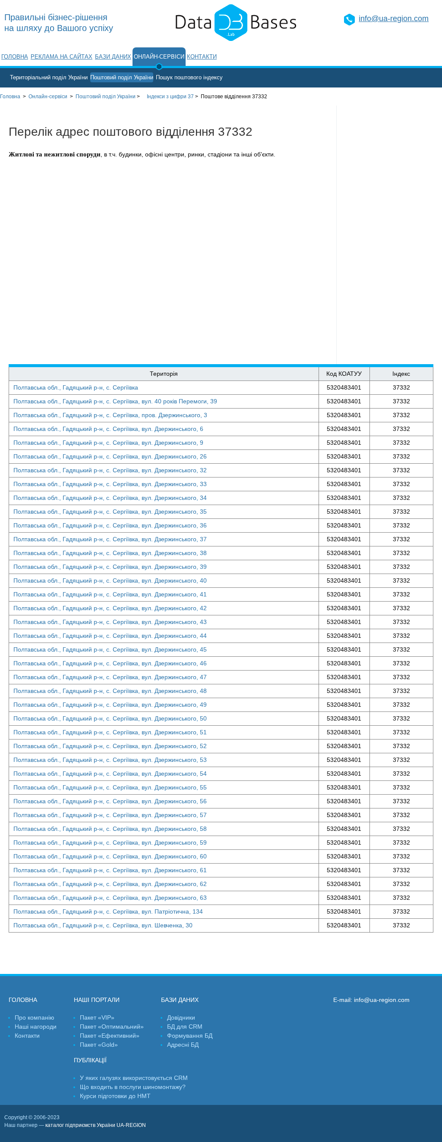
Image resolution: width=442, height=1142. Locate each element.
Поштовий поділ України (121, 77)
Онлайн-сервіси (159, 56)
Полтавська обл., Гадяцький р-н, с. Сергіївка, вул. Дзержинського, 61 (110, 870)
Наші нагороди (36, 1026)
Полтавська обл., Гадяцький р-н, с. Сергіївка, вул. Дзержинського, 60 (110, 856)
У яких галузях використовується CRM (134, 1077)
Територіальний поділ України (49, 77)
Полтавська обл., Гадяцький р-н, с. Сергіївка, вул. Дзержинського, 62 (110, 883)
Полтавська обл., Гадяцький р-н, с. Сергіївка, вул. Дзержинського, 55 (110, 787)
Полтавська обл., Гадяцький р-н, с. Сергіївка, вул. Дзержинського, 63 (110, 897)
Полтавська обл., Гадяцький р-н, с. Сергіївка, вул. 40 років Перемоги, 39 (115, 401)
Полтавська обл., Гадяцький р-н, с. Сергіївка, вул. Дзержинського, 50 (110, 718)
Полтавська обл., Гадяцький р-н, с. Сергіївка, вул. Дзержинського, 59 (110, 842)
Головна (14, 56)
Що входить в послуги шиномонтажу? (133, 1086)
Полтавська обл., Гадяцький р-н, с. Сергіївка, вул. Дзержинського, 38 (110, 552)
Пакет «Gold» (99, 1044)
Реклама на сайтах (61, 56)
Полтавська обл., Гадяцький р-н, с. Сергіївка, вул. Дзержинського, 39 (110, 566)
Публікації (90, 1060)
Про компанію (34, 1017)
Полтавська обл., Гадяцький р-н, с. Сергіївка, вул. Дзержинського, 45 (110, 649)
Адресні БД (183, 1044)
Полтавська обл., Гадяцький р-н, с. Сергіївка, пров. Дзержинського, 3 (110, 415)
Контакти (202, 56)
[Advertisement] (389, 235)
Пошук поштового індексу (189, 77)
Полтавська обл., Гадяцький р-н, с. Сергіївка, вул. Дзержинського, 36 (110, 525)
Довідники (181, 1017)
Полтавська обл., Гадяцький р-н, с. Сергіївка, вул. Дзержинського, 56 (110, 801)
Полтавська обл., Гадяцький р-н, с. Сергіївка (75, 387)
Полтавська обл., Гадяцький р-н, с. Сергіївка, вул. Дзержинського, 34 (110, 497)
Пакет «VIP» (97, 1017)
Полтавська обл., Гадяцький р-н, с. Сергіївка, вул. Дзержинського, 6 (108, 428)
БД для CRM (184, 1026)
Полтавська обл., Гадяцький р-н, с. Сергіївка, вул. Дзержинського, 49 (110, 704)
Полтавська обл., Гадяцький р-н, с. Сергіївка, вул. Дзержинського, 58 (110, 828)
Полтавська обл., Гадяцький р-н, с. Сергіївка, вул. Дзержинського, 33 (110, 484)
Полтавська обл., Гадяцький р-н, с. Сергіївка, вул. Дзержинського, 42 (110, 608)
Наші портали (97, 999)
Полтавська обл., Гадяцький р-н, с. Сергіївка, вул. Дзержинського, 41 (110, 594)
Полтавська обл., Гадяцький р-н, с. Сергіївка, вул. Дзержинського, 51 (110, 732)
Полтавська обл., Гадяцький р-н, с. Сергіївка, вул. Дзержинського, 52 (110, 746)
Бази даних (113, 56)
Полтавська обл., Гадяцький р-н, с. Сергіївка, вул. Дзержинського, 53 (110, 759)
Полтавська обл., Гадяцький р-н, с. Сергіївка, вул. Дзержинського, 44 (110, 635)
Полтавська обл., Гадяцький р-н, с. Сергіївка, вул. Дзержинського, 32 (110, 470)
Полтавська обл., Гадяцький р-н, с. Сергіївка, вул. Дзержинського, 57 (110, 814)
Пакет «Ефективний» (109, 1035)
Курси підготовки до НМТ (115, 1095)
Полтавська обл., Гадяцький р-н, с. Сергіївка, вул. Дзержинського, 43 (110, 621)
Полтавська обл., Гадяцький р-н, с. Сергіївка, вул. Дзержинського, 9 (108, 442)
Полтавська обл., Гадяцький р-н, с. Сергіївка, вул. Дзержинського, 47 (110, 677)
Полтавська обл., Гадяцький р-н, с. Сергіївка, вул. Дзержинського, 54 (110, 773)
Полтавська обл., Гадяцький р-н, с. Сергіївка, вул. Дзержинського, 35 (110, 511)
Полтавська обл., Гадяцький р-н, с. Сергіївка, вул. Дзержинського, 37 (110, 539)
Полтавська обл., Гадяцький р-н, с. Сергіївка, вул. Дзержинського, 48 (110, 690)
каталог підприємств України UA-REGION (95, 1125)
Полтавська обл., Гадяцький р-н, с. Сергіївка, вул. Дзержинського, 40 (110, 580)
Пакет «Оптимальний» (112, 1026)
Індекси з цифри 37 (170, 97)
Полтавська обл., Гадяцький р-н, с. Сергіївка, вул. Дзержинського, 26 (110, 456)
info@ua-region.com (394, 18)
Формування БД (189, 1035)
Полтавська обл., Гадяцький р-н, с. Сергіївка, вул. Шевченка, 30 (103, 925)
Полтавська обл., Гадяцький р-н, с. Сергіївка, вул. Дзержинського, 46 (110, 663)
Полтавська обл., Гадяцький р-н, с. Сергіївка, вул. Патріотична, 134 (108, 911)
